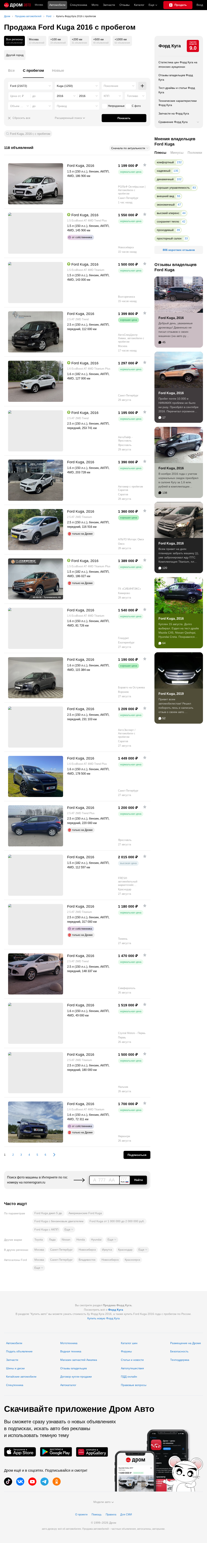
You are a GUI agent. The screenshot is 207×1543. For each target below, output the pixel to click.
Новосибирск (87, 1249)
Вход (199, 4)
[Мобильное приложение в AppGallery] (92, 1452)
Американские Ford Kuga (85, 1213)
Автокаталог (68, 1385)
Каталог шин (129, 1343)
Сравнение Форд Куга (173, 122)
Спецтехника (14, 1385)
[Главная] (17, 5)
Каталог (139, 4)
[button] (68, 1229)
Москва (39, 5)
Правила (111, 1514)
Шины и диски (15, 1368)
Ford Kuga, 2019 (171, 693)
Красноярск (132, 1259)
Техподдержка (179, 1359)
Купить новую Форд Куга (103, 1318)
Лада (52, 1239)
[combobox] (30, 86)
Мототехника (68, 1343)
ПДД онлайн (129, 1376)
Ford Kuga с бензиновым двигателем (58, 1221)
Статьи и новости (132, 1359)
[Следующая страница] (52, 1155)
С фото (136, 105)
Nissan (66, 1239)
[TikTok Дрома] (8, 1482)
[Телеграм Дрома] (44, 1482)
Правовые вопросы (133, 1385)
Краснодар (125, 1249)
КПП (106, 96)
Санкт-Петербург (61, 1249)
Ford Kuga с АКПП (46, 1229)
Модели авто (102, 1502)
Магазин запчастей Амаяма (78, 1359)
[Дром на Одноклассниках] (57, 1482)
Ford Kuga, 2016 (171, 318)
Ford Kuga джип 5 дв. (48, 1213)
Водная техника (70, 1351)
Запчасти (109, 4)
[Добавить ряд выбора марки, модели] (142, 86)
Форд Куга (169, 45)
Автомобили (57, 4)
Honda (80, 1239)
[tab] (11, 73)
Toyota (38, 1239)
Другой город (14, 55)
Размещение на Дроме (185, 1343)
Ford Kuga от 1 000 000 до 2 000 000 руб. (117, 1221)
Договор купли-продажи (76, 1376)
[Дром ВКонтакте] (20, 1482)
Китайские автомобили (21, 1376)
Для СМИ (126, 1514)
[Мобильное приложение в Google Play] (56, 1452)
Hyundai (96, 1239)
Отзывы (124, 4)
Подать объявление (19, 1351)
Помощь (97, 1514)
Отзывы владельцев (73, 1368)
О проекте (81, 1514)
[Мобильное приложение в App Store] (20, 1452)
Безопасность (179, 1351)
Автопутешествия (132, 1368)
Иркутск (107, 1249)
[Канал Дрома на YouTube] (32, 1482)
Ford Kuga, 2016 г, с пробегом (30, 133)
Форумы (126, 1351)
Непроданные (116, 105)
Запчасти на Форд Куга (173, 113)
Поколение (111, 85)
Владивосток (87, 1259)
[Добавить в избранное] (144, 164)
